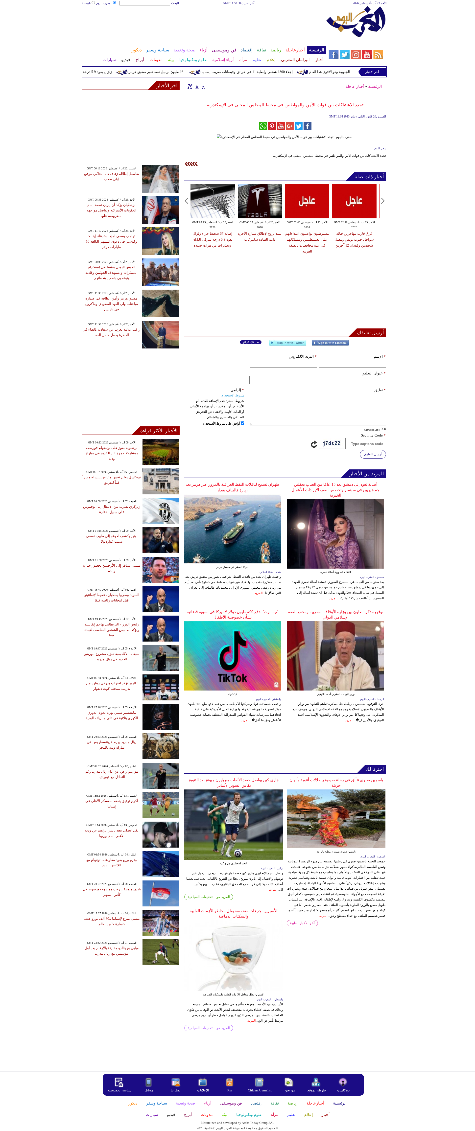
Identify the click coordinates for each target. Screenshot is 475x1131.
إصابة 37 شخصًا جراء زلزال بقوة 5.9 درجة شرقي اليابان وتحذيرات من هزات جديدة (212, 239)
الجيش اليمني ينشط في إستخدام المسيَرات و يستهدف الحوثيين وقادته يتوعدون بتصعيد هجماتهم (111, 272)
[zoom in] (190, 86)
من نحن (290, 1090)
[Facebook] (330, 345)
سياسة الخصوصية (119, 1090)
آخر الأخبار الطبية (302, 923)
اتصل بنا (176, 1090)
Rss (230, 1090)
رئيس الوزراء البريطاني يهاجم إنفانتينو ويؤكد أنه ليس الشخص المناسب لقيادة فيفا (111, 630)
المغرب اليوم (104, 3)
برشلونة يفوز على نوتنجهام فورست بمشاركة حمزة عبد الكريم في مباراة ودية (112, 453)
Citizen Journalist (260, 1090)
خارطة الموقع (317, 1090)
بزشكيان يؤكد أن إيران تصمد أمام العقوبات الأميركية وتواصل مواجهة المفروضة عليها (111, 210)
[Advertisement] (204, 22)
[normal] (196, 86)
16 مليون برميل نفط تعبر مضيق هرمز (178, 72)
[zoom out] (203, 86)
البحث (175, 3)
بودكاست (343, 1090)
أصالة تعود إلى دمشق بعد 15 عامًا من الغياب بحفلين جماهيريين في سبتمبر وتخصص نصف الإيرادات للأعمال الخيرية (335, 489)
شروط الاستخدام (232, 395)
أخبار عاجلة (355, 86)
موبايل (149, 1090)
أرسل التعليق (373, 454)
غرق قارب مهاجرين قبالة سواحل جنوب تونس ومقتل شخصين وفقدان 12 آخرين (354, 239)
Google (86, 3)
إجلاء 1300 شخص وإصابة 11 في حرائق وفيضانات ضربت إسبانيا (269, 72)
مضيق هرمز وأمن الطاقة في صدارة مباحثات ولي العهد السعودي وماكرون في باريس (111, 304)
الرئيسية (375, 86)
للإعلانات (203, 1090)
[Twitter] (288, 345)
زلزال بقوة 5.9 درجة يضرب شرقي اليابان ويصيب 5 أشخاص (92, 72)
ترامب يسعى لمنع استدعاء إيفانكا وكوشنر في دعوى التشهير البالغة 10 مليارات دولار (111, 241)
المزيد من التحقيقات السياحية (209, 897)
